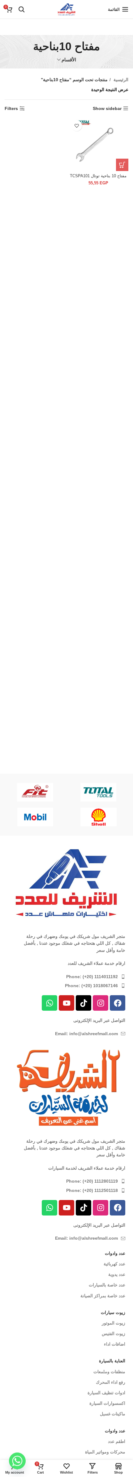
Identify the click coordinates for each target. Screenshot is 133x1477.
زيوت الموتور (113, 1323)
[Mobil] (35, 817)
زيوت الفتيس (113, 1333)
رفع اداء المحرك (110, 1382)
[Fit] (35, 792)
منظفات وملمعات (109, 1371)
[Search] (21, 9)
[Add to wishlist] (76, 125)
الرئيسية (120, 79)
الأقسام (69, 59)
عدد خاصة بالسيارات (107, 1284)
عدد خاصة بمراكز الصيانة (102, 1295)
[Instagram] (100, 1003)
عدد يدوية (116, 1274)
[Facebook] (117, 1003)
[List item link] (66, 976)
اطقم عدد (116, 1441)
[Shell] (98, 817)
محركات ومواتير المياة (105, 1451)
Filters (11, 108)
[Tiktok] (83, 1003)
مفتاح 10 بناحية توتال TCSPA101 (98, 176)
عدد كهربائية (114, 1263)
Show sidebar (107, 108)
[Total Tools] (98, 792)
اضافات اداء (114, 1344)
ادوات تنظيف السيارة (106, 1392)
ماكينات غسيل (112, 1413)
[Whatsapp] (49, 1003)
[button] (122, 165)
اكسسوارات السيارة (107, 1403)
